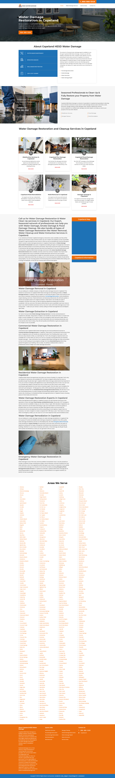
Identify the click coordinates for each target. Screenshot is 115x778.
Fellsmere (42, 491)
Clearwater (22, 613)
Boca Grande (23, 547)
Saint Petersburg (83, 555)
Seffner (80, 579)
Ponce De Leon (82, 503)
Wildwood (81, 685)
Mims (60, 571)
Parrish (61, 701)
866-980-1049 (88, 1)
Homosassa (42, 609)
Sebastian (81, 577)
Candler (22, 583)
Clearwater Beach (24, 615)
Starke (80, 603)
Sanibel (80, 565)
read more (31, 169)
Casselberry (23, 595)
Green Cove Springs (44, 561)
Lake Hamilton (43, 695)
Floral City (42, 503)
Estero (21, 713)
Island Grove (43, 641)
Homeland (42, 605)
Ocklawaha (62, 637)
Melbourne (61, 547)
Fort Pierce (42, 517)
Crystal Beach (23, 641)
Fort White (42, 521)
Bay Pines (22, 535)
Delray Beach (23, 667)
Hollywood (42, 599)
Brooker (22, 569)
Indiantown (42, 627)
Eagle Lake (22, 687)
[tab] (21, 54)
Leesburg (61, 497)
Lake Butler (42, 687)
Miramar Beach (63, 577)
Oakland (61, 631)
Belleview (22, 541)
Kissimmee (42, 675)
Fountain (42, 523)
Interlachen (42, 635)
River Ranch (82, 529)
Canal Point (22, 581)
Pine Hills (61, 715)
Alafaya (22, 489)
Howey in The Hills (44, 613)
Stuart (80, 605)
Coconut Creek (23, 625)
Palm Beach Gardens (64, 687)
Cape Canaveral (24, 587)
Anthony (22, 501)
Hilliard (41, 589)
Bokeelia (22, 551)
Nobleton (61, 613)
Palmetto (61, 695)
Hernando (42, 581)
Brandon (22, 565)
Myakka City (62, 593)
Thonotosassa (82, 645)
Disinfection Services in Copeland (31, 158)
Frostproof (42, 529)
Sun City (81, 613)
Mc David (61, 543)
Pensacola (61, 711)
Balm (21, 529)
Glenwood (42, 543)
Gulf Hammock (43, 569)
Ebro (21, 697)
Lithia (60, 501)
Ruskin (80, 541)
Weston (81, 683)
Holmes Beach (43, 601)
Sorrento (81, 591)
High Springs (43, 585)
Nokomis (61, 617)
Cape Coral (22, 589)
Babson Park (23, 523)
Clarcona (22, 611)
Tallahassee (82, 621)
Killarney (42, 673)
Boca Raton (23, 549)
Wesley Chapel (82, 679)
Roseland (81, 535)
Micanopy (61, 563)
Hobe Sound (42, 591)
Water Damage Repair (67, 735)
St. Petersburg (82, 601)
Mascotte (61, 541)
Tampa (80, 629)
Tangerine (81, 631)
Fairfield (41, 487)
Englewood (22, 711)
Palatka (61, 681)
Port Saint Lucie (82, 515)
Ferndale (42, 495)
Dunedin (22, 681)
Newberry (61, 607)
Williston (81, 687)
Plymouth (81, 493)
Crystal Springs (23, 645)
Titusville (81, 647)
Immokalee (42, 619)
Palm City (61, 689)
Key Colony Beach (44, 665)
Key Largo (42, 667)
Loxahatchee (62, 515)
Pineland (61, 717)
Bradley (22, 563)
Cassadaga (23, 593)
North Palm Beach (63, 625)
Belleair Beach (23, 539)
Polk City (81, 497)
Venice (80, 659)
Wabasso (81, 665)
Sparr (80, 595)
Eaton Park (22, 695)
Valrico (80, 657)
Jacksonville (43, 645)
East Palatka (23, 691)
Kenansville (42, 657)
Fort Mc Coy (42, 507)
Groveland (42, 565)
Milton (60, 569)
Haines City (42, 571)
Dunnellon (22, 683)
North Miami (62, 621)
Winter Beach (82, 693)
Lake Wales (42, 707)
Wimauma (81, 689)
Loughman (61, 511)
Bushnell (22, 577)
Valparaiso (81, 655)
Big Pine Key (22, 545)
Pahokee (61, 677)
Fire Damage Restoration (51, 732)
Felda (41, 489)
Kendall (41, 661)
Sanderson (81, 561)
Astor (21, 517)
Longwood (61, 509)
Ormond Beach (63, 663)
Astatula (22, 515)
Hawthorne (42, 579)
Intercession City (44, 633)
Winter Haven (82, 697)
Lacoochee (42, 681)
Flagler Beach (43, 497)
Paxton (61, 705)
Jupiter (41, 653)
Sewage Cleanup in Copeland (84, 195)
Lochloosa (61, 503)
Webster (81, 671)
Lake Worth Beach (44, 711)
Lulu (60, 517)
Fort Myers (42, 511)
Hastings (42, 577)
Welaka (81, 675)
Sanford (81, 563)
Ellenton (22, 709)
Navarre (61, 599)
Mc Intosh (61, 545)
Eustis (21, 715)
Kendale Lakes (43, 659)
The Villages (82, 643)
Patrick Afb (62, 703)
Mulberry (61, 589)
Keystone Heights (44, 671)
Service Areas (83, 5)
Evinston (22, 719)
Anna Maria (22, 499)
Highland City (43, 587)
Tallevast (81, 623)
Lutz (60, 519)
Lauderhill (61, 487)
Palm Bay (61, 683)
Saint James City (83, 549)
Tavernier (81, 637)
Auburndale (23, 521)
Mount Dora (62, 587)
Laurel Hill (61, 491)
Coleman (22, 627)
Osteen (61, 667)
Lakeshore (42, 715)
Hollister (42, 597)
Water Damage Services (72, 5)
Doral (21, 675)
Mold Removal (48, 739)
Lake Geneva (43, 693)
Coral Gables (23, 631)
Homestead (42, 607)
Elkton (21, 707)
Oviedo (61, 671)
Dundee (22, 679)
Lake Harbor (42, 697)
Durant (21, 685)
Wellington (81, 677)
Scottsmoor (82, 575)
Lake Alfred (42, 685)
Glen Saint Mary (43, 541)
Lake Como (42, 691)
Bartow (21, 533)
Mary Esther (62, 539)
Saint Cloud (82, 547)
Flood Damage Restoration (51, 735)
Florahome (42, 501)
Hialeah (41, 583)
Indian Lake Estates (44, 623)
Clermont (22, 617)
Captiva (22, 591)
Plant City (81, 489)
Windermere (82, 691)
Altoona (22, 493)
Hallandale (42, 573)
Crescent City (23, 637)
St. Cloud (81, 599)
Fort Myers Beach (44, 513)
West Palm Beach (83, 681)
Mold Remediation (49, 737)
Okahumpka (62, 643)
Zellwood (81, 713)
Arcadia (22, 507)
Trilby (80, 651)
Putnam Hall (82, 523)
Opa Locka (61, 651)
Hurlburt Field (43, 617)
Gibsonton (42, 539)
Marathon (61, 531)
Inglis (41, 629)
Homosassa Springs (44, 611)
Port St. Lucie (82, 519)
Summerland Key (83, 609)
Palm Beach (62, 685)
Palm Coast (62, 691)
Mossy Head (62, 585)
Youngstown (82, 709)
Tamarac (81, 625)
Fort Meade (42, 509)
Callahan (22, 579)
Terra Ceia (81, 639)
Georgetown (43, 537)
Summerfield (82, 607)
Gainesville (42, 533)
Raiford (81, 525)
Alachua (22, 487)
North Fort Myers (63, 619)
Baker (21, 527)
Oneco (60, 649)
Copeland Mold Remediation (31, 194)
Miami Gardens (63, 561)
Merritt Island (62, 553)
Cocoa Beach (23, 623)
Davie (21, 653)
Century (22, 601)
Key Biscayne (43, 663)
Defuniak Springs (24, 663)
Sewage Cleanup (66, 730)
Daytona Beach (23, 655)
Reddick (81, 527)
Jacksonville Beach (44, 647)
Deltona (22, 669)
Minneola (61, 573)
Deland (21, 665)
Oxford (61, 673)
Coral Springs (23, 633)
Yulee (80, 711)
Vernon (80, 661)
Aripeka (22, 513)
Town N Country (83, 649)
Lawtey (61, 493)
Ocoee (60, 639)
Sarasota (81, 569)
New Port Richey (63, 603)
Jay (40, 649)
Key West (42, 669)
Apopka (22, 505)
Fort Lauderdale (43, 505)
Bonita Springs (23, 553)
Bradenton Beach (24, 561)
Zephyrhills (81, 715)
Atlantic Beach (23, 519)
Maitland (61, 525)
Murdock (61, 591)
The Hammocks (83, 641)
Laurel (60, 489)
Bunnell (21, 575)
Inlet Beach (42, 631)
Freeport (42, 527)
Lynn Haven (62, 521)
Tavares (81, 635)
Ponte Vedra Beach (83, 507)
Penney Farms (62, 709)
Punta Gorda (82, 521)
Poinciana (81, 495)
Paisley (61, 679)
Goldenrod (42, 545)
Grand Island (43, 555)
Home (61, 5)
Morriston (61, 583)
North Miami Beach (63, 623)
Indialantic (42, 621)
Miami (60, 557)
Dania (21, 649)
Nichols (61, 611)
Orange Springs (63, 659)
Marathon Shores (63, 533)
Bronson (22, 567)
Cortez (21, 635)
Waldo (80, 667)
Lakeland (42, 713)
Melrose (61, 551)
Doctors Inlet (23, 673)
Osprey (61, 665)
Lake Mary (42, 701)
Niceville (61, 609)
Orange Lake (62, 655)
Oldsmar (61, 647)
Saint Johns (82, 551)
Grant (41, 559)
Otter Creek (62, 669)
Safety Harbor (82, 543)
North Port (61, 627)
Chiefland (22, 603)
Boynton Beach (23, 557)
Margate (61, 537)
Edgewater (22, 699)
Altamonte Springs (24, 491)
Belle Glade (22, 537)
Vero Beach (82, 663)
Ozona (60, 675)
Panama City (62, 697)
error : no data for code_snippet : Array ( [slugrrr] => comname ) (68, 776)
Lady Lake (42, 683)
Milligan (61, 567)
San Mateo (81, 559)
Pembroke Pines (63, 707)
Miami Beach (62, 559)
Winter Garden (82, 695)
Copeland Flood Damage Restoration (84, 158)
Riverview (81, 531)
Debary (21, 659)
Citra (21, 609)
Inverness (42, 637)
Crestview (22, 639)
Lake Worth (42, 709)
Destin (21, 671)
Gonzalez (42, 547)
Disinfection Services (50, 730)
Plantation (81, 491)
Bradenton (22, 559)
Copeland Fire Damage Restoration (57, 158)
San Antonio (82, 557)
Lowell (60, 513)
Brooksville (22, 571)
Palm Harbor (62, 693)
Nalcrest (61, 595)
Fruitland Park (43, 531)
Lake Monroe (43, 703)
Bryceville (22, 573)
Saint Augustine (82, 545)
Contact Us (92, 5)
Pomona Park (82, 499)
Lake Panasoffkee (44, 705)
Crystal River (23, 643)
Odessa (61, 641)
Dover (21, 677)
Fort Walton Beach (44, 519)
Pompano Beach (83, 501)
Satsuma (81, 573)
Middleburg (62, 565)
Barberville (22, 531)
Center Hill (22, 599)
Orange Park (62, 657)
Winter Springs (82, 701)
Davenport (22, 651)
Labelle (41, 679)
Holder (41, 593)
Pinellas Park (62, 719)
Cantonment (23, 585)
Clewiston (22, 619)
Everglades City (23, 717)
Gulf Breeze (42, 567)
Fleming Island (43, 499)
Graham (42, 553)
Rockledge (81, 533)
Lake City (42, 689)
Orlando (61, 661)
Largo (41, 719)
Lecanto (61, 495)
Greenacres (42, 563)
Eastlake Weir (23, 693)
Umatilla (81, 653)
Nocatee (61, 615)
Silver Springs (82, 589)
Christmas (22, 607)
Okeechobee (62, 645)
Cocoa (21, 621)
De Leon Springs (23, 657)
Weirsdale (81, 673)
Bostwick (22, 555)
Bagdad (22, 525)
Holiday (41, 595)
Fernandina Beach (44, 493)
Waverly (81, 669)
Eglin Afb (22, 701)
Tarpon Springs (82, 633)
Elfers (21, 705)
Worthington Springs (84, 703)
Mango (61, 529)
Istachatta (42, 643)
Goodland (42, 549)
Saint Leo (81, 553)
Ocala (60, 633)
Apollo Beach (23, 503)
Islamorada (42, 639)
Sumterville (81, 611)
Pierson (61, 713)
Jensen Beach (43, 651)
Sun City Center (82, 615)
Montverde (61, 581)
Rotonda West (82, 537)
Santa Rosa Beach (83, 567)
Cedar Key (22, 597)
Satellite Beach (82, 571)
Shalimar (81, 585)
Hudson (41, 615)
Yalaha (80, 705)
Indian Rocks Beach (44, 625)
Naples (61, 597)
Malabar (61, 527)
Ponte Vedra (82, 505)
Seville (80, 583)
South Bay (81, 593)
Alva (21, 497)
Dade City (22, 647)
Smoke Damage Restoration (69, 732)
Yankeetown (82, 707)
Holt (41, 603)
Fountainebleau (43, 525)
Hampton (42, 575)
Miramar (61, 575)
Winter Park (81, 699)
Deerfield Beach (24, 661)
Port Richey (81, 513)
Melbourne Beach (63, 549)
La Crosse (42, 677)
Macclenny (61, 523)
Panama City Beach (64, 699)
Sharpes (81, 587)
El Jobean (22, 703)
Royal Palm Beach (83, 539)
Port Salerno (82, 517)
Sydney (80, 619)
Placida (81, 487)
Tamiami (81, 627)
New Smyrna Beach (64, 605)
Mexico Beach (62, 555)
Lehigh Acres (62, 499)
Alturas (21, 495)
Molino (60, 579)
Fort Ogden (42, 515)
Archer (21, 509)
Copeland (22, 629)
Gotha (41, 551)
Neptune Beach (63, 601)
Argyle (21, 511)
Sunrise (80, 617)
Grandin (41, 557)
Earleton (22, 689)
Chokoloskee (23, 605)
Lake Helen (42, 699)
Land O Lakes (43, 717)
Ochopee (61, 635)
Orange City (62, 653)
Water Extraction (66, 737)
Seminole (81, 581)
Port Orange (82, 511)
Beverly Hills (23, 543)
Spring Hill (81, 597)
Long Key (61, 505)
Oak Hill (61, 629)
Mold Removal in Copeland (57, 194)
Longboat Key (62, 507)
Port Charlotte (82, 509)
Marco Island (62, 535)
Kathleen (42, 655)
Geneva (41, 535)
